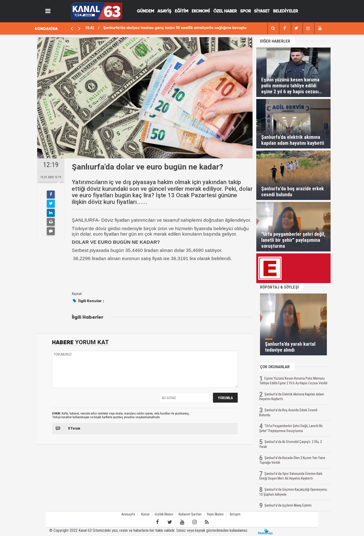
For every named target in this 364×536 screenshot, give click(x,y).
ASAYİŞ (164, 11)
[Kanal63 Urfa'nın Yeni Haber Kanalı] (96, 10)
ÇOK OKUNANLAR (275, 366)
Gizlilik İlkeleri (164, 514)
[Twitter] (51, 204)
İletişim (235, 514)
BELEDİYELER (285, 11)
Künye (145, 514)
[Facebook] (51, 194)
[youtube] (319, 28)
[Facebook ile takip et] (157, 522)
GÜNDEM (145, 11)
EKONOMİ (201, 11)
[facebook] (273, 28)
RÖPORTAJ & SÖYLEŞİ (279, 287)
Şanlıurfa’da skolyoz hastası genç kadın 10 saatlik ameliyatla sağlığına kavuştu (174, 28)
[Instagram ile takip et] (194, 522)
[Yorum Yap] (51, 231)
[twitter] (296, 28)
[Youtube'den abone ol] (182, 522)
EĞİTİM (181, 11)
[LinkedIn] (51, 213)
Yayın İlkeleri (215, 514)
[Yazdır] (51, 222)
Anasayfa (128, 514)
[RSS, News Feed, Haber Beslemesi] (207, 522)
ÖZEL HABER (225, 11)
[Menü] (48, 11)
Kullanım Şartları (190, 514)
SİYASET (262, 11)
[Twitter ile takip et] (169, 522)
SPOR (245, 11)
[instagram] (308, 28)
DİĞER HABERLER (275, 41)
